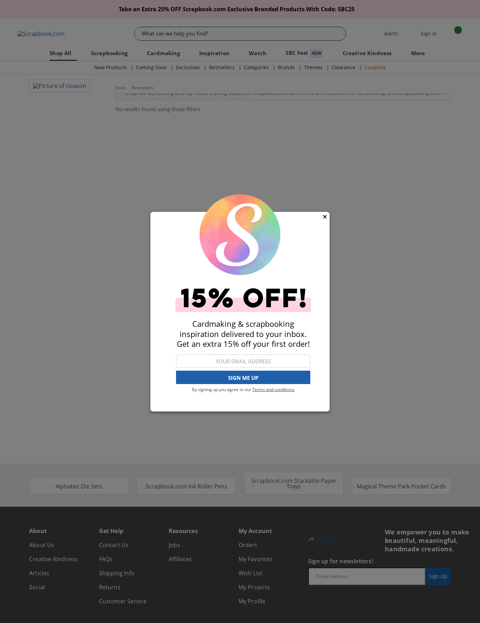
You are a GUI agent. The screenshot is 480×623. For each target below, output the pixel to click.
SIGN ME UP (243, 377)
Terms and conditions (273, 389)
